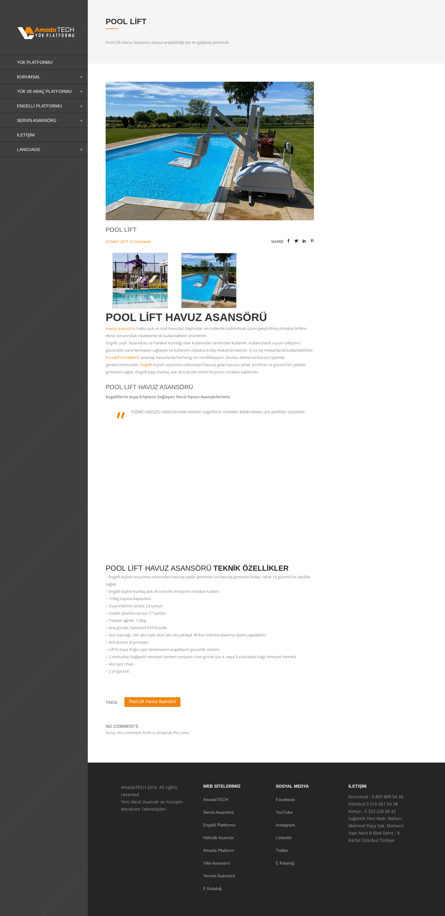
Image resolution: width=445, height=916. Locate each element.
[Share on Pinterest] (312, 242)
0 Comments (140, 241)
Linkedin (284, 837)
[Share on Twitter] (296, 242)
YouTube (284, 812)
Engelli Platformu (219, 824)
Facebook (285, 799)
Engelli (146, 364)
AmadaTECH (215, 799)
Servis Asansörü (218, 812)
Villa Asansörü (216, 863)
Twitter (282, 850)
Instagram (285, 824)
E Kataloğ (212, 888)
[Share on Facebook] (288, 242)
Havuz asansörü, (121, 328)
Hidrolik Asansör (218, 837)
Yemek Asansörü (219, 875)
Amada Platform (218, 850)
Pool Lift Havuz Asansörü (152, 702)
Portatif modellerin (123, 357)
